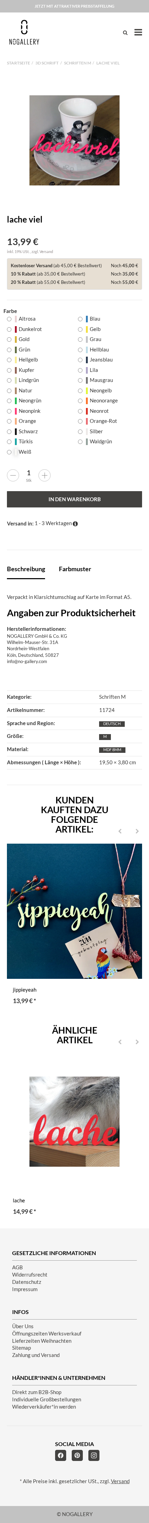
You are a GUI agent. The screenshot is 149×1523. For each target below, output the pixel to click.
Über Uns (23, 1326)
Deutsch (112, 723)
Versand (46, 251)
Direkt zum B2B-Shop (36, 1392)
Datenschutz (26, 1282)
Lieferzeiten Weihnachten (41, 1341)
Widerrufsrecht (29, 1275)
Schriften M (112, 697)
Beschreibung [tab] (26, 569)
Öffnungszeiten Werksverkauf (46, 1334)
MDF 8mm (112, 749)
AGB (17, 1267)
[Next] (137, 832)
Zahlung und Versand (36, 1355)
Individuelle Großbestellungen (46, 1399)
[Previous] (120, 832)
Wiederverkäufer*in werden (44, 1407)
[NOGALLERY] (24, 32)
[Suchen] (125, 32)
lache (19, 1200)
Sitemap (21, 1348)
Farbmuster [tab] (75, 569)
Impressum (24, 1289)
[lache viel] (74, 140)
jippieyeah (24, 990)
